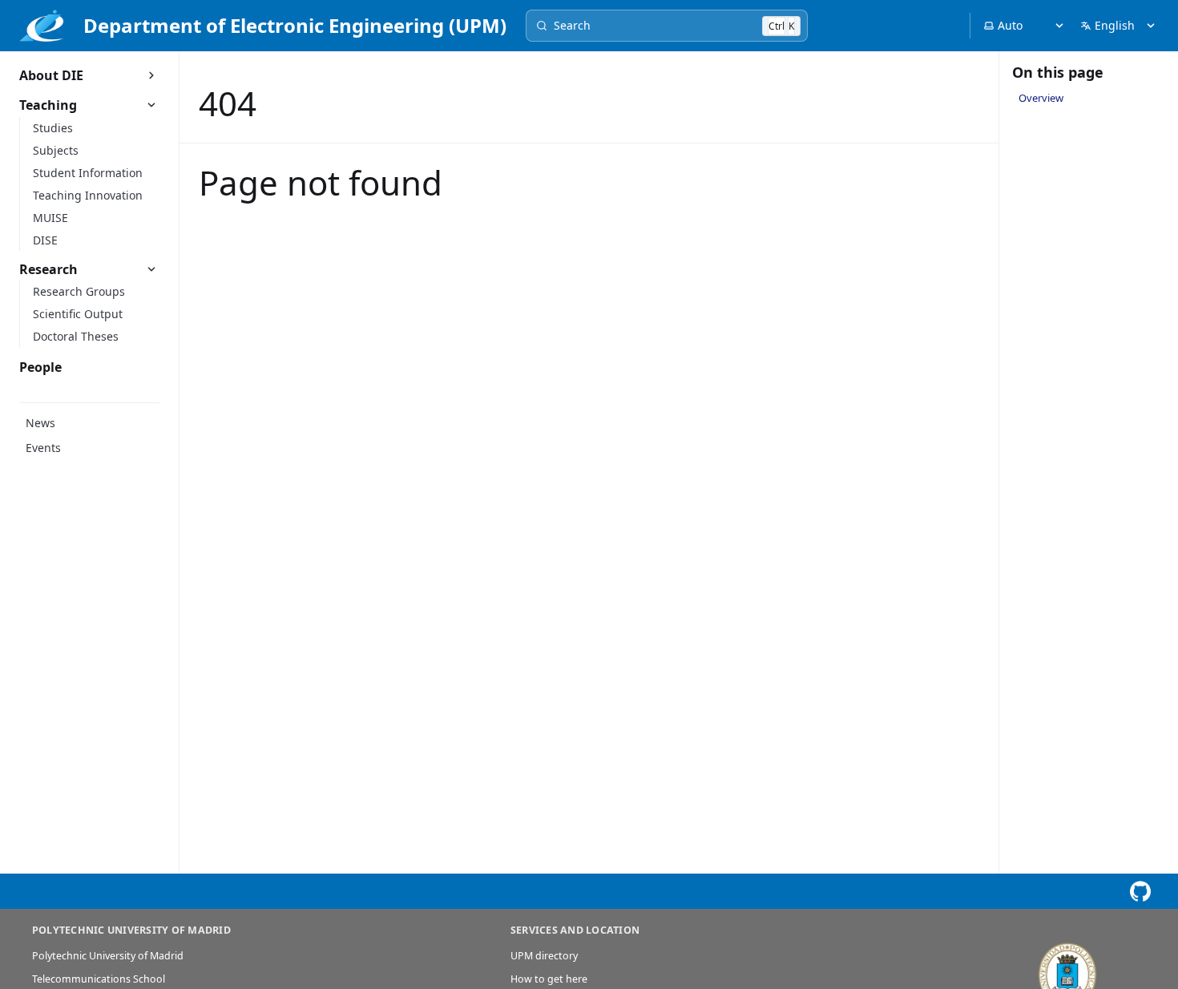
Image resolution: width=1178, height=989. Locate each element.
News (40, 422)
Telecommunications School (98, 979)
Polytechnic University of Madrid (108, 956)
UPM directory (544, 956)
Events (43, 447)
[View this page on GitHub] (1140, 891)
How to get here (548, 979)
